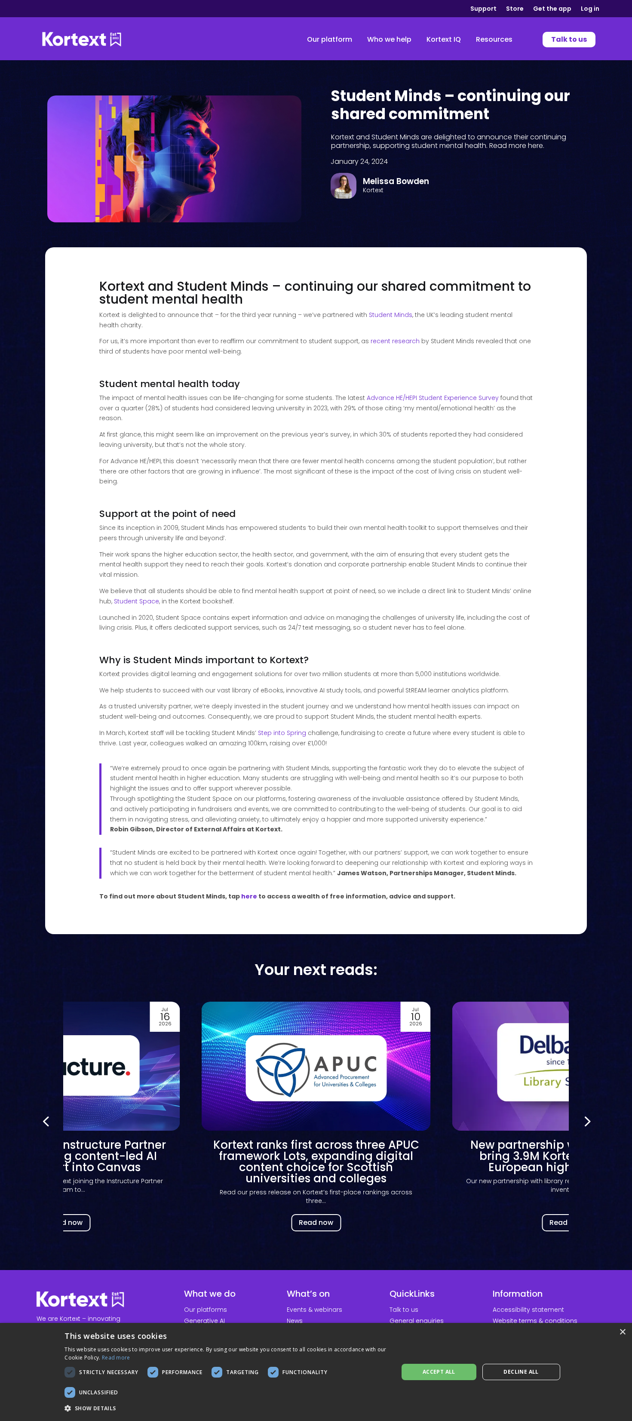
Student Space (136, 601)
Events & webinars (314, 1309)
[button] (586, 1121)
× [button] (622, 1332)
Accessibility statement (528, 1309)
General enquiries (417, 1320)
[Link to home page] (82, 40)
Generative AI (204, 1320)
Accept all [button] (439, 1371)
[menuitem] (330, 39)
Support (483, 9)
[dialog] (316, 1372)
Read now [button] (65, 1222)
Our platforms (205, 1309)
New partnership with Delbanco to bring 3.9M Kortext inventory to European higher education (316, 1156)
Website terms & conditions (535, 1320)
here (249, 896)
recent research (395, 341)
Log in (590, 9)
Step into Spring (282, 733)
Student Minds (390, 315)
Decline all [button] (520, 1371)
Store (515, 9)
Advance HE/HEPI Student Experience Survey (433, 398)
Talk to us (404, 1309)
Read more (116, 1357)
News (295, 1320)
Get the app (552, 9)
